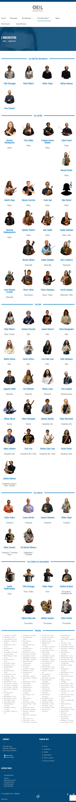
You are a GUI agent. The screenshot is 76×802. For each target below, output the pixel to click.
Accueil (3, 18)
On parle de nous (9, 782)
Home (4, 41)
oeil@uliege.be (9, 755)
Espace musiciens (21, 24)
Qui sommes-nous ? (43, 18)
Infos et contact (48, 758)
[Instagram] (70, 795)
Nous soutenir (5, 24)
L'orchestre (47, 749)
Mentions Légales (9, 757)
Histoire (6, 778)
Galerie (58, 18)
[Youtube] (74, 794)
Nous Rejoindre (26, 18)
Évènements (13, 18)
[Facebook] (67, 794)
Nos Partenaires (9, 784)
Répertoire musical (9, 780)
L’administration (9, 775)
